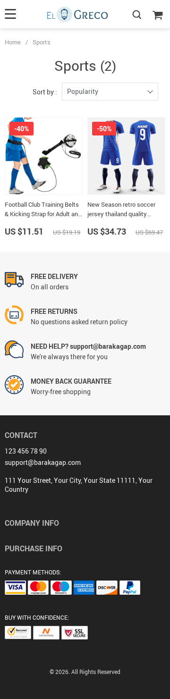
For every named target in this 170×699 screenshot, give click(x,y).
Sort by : (45, 91)
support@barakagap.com (43, 462)
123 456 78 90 (26, 450)
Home (13, 42)
